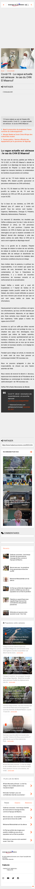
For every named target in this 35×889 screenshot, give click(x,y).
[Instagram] (3, 878)
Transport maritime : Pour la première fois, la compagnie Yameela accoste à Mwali (17, 669)
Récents (6, 548)
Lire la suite (20, 653)
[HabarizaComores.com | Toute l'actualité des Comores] (16, 5)
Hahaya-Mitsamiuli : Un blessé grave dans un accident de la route (17, 469)
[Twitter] (13, 878)
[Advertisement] (17, 28)
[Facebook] (18, 878)
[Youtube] (8, 878)
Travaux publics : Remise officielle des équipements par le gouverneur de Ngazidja (16, 140)
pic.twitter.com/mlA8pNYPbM (18, 401)
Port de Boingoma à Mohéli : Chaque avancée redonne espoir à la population (17, 639)
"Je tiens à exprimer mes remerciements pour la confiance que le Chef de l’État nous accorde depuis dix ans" (16, 696)
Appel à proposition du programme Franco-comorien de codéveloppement (16, 130)
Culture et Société (10, 70)
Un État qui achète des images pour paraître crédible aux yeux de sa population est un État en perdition (21, 589)
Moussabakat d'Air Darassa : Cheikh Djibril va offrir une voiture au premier (17, 502)
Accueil (2, 70)
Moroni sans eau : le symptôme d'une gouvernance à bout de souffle (19, 569)
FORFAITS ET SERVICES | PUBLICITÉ (10, 869)
